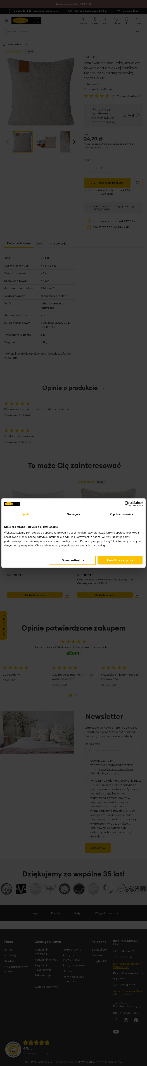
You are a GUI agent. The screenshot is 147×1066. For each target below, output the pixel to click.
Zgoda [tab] (26, 514)
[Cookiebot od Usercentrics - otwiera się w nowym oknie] (127, 504)
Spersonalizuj (71, 560)
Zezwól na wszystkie (120, 560)
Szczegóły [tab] (73, 514)
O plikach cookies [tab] (121, 514)
